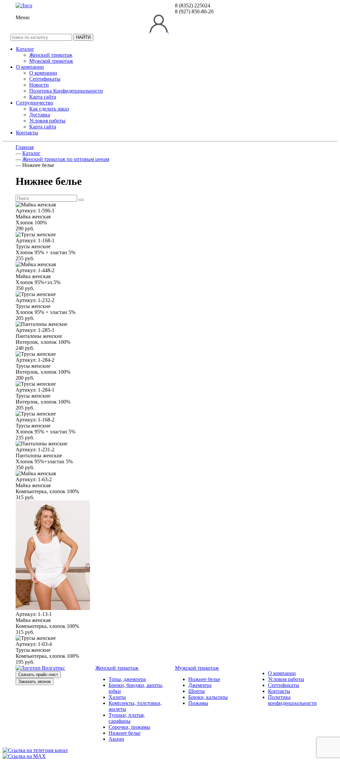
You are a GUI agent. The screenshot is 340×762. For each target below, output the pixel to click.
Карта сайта (42, 97)
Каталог (25, 49)
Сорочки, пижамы (129, 727)
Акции (116, 739)
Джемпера (200, 685)
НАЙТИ (83, 37)
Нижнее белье (124, 733)
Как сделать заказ (49, 109)
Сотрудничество (34, 103)
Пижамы (198, 703)
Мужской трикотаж (51, 61)
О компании (30, 67)
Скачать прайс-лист (38, 674)
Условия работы (47, 120)
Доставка (39, 114)
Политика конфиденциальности (292, 700)
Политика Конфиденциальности (66, 91)
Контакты (27, 132)
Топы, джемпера (127, 679)
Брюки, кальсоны (208, 697)
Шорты (196, 691)
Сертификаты (44, 79)
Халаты (117, 697)
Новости (39, 85)
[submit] (81, 200)
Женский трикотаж (50, 55)
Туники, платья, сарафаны (127, 718)
